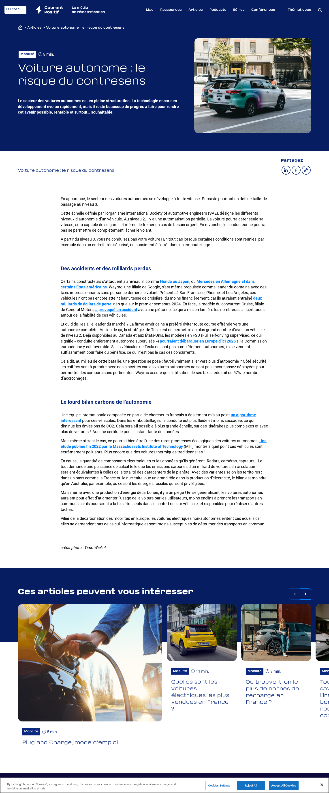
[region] (164, 785)
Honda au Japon (174, 281)
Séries (239, 9)
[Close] (322, 785)
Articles (195, 9)
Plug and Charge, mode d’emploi (70, 742)
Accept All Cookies (283, 785)
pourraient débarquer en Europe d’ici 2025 (198, 341)
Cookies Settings (219, 785)
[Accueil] (20, 28)
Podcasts (217, 9)
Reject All (251, 785)
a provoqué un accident (116, 309)
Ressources (171, 9)
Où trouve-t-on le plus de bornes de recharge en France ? (272, 692)
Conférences (263, 9)
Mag (150, 9)
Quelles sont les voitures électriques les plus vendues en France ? (200, 695)
